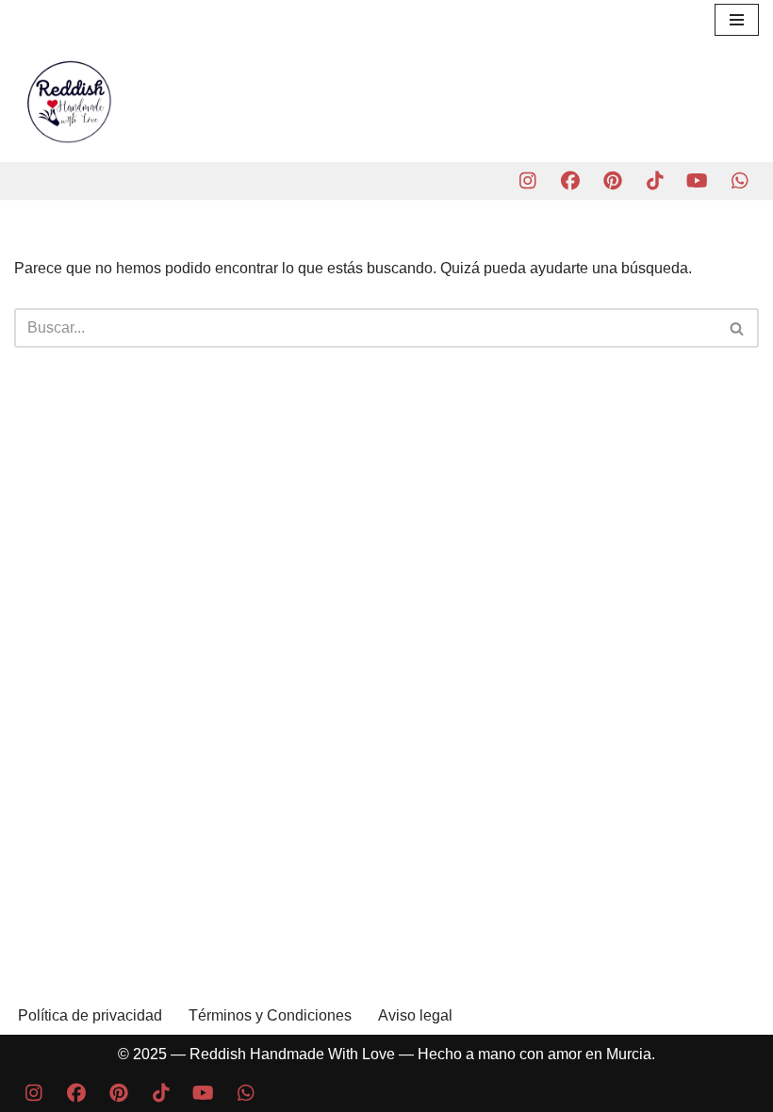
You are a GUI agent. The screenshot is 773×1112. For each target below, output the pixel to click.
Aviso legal (415, 1015)
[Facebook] (570, 181)
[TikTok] (654, 181)
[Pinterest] (612, 181)
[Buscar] (737, 328)
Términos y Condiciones (270, 1015)
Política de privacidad (90, 1015)
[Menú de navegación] (737, 20)
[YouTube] (697, 181)
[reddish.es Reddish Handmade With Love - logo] (70, 101)
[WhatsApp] (739, 181)
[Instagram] (527, 181)
